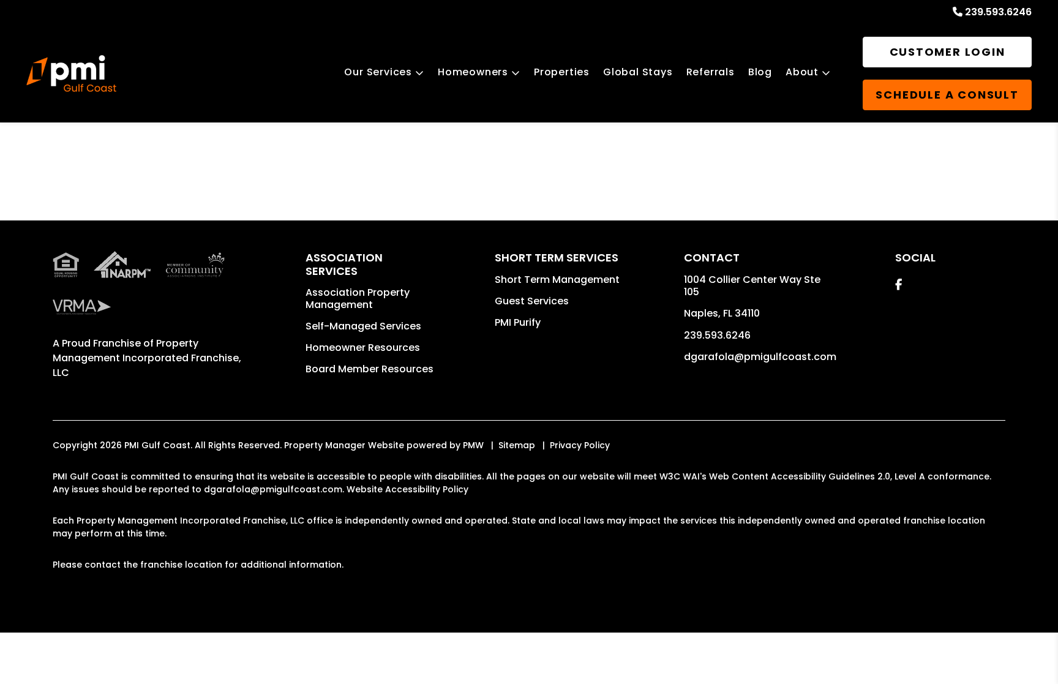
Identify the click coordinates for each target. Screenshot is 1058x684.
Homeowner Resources (363, 347)
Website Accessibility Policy (407, 489)
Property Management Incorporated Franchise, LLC (147, 358)
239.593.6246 (998, 12)
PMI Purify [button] (518, 322)
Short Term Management (557, 279)
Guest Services (532, 301)
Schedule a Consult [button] (947, 94)
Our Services (378, 72)
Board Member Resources (369, 369)
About (802, 72)
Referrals (710, 72)
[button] (898, 284)
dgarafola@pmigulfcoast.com (760, 357)
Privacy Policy (580, 445)
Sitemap (516, 445)
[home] (71, 73)
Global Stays (638, 72)
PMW (473, 445)
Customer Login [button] (947, 51)
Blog (760, 72)
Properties (562, 72)
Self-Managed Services (363, 326)
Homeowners (473, 72)
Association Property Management (358, 298)
